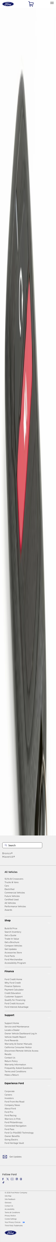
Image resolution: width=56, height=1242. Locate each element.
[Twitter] (7, 1179)
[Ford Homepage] (10, 1234)
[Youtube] (12, 1179)
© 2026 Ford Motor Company (16, 1193)
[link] (8, 1196)
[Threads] (21, 1179)
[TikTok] (3, 1182)
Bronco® (7, 853)
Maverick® (8, 856)
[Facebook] (3, 1179)
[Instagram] (17, 1179)
